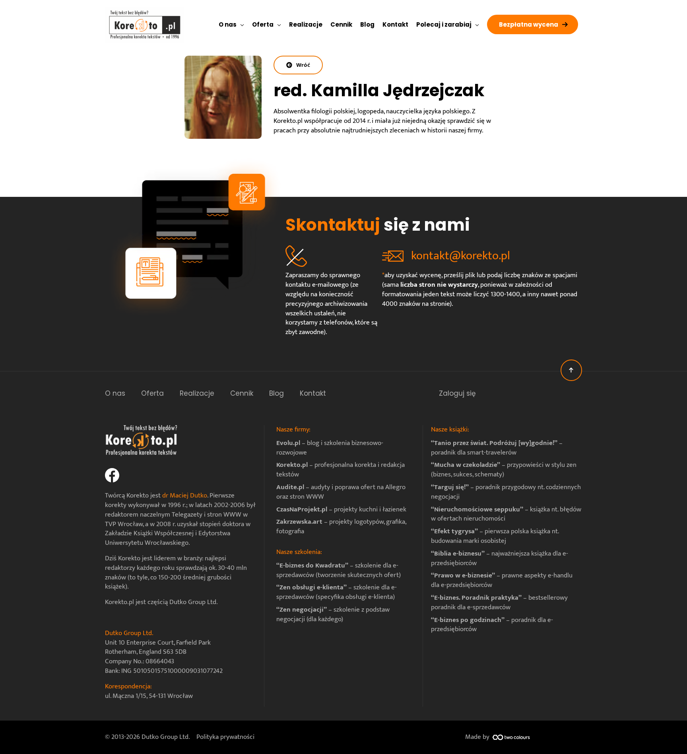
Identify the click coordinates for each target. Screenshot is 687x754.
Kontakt (313, 393)
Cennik (241, 393)
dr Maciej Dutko (184, 495)
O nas (115, 393)
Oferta (152, 393)
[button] (532, 24)
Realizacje (197, 393)
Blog (276, 393)
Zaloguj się (457, 393)
